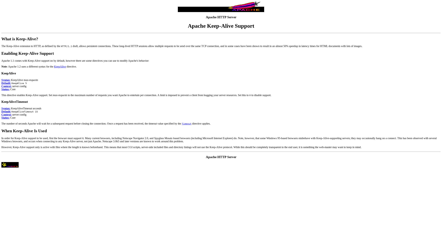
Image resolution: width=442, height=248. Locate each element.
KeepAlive (60, 66)
